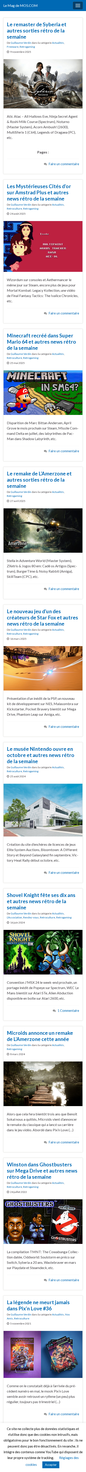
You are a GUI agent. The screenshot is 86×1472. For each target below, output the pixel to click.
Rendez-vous (31, 917)
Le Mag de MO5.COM (20, 5)
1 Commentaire (68, 1010)
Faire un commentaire (64, 164)
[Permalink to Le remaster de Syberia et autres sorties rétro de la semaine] (43, 83)
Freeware (13, 46)
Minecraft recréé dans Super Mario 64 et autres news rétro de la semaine (41, 341)
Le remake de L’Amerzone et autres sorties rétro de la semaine (39, 479)
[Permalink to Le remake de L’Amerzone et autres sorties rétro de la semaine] (43, 530)
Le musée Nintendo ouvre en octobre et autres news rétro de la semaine (40, 755)
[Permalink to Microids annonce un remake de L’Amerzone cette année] (43, 1083)
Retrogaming (27, 46)
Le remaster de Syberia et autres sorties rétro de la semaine (36, 30)
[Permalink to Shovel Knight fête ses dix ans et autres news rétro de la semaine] (43, 952)
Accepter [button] (51, 1464)
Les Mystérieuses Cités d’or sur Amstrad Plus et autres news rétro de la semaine (39, 192)
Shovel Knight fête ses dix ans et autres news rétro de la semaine (41, 901)
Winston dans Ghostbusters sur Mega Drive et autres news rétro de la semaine (42, 1170)
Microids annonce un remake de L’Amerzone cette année (40, 1036)
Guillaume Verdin (21, 42)
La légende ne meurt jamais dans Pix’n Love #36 (38, 1305)
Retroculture (14, 208)
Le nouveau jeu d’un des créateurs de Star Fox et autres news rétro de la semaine (42, 617)
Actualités (58, 42)
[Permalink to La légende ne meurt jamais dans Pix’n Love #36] (43, 1354)
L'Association (14, 917)
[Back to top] (76, 1462)
